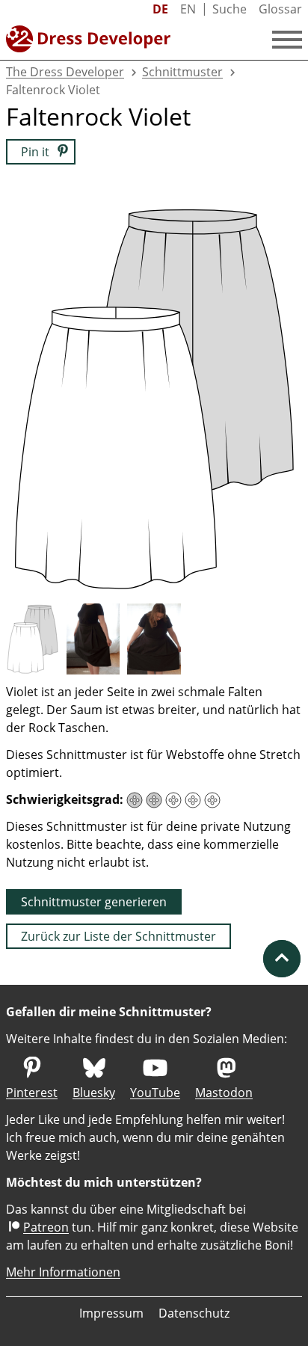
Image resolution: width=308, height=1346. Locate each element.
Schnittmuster (182, 72)
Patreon (46, 1227)
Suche (229, 9)
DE (160, 9)
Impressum (111, 1313)
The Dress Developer (65, 72)
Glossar (280, 9)
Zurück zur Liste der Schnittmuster (118, 936)
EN (188, 9)
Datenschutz (194, 1313)
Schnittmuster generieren (94, 902)
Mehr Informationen (63, 1272)
